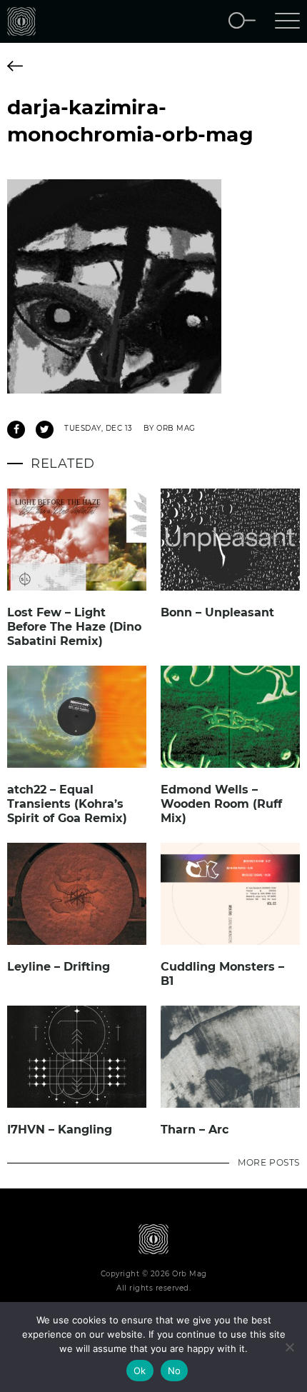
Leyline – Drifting (58, 966)
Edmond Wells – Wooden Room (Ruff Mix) (221, 804)
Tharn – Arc (194, 1129)
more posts (269, 1162)
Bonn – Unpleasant (217, 612)
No (174, 1370)
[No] (289, 1347)
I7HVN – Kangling (59, 1129)
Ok (140, 1370)
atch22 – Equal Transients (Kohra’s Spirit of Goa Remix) (67, 804)
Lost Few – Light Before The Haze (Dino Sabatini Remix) (74, 627)
